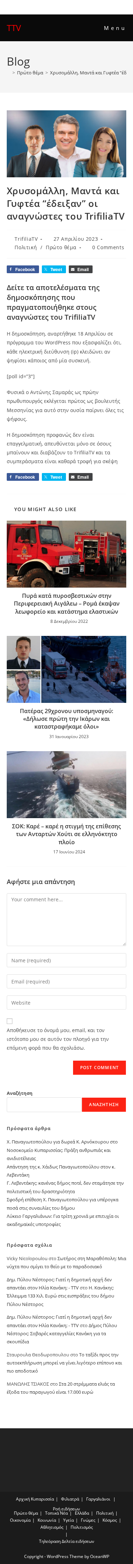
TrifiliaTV (26, 238)
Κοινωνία (47, 1520)
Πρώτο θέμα (61, 247)
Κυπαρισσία (42, 1499)
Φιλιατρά (70, 1499)
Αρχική (23, 1499)
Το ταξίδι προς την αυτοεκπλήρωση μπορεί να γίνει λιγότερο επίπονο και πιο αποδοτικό (64, 1362)
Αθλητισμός (51, 1527)
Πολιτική (26, 247)
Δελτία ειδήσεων (78, 1541)
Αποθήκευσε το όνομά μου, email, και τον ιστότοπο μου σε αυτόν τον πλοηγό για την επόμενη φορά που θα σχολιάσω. (58, 1039)
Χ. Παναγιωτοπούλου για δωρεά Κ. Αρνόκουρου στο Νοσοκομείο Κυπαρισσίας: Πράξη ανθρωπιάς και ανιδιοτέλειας (62, 1150)
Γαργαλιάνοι (98, 1499)
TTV (14, 27)
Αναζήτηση (20, 1093)
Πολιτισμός (82, 1527)
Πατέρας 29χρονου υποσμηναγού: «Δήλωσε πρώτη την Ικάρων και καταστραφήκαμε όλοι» (66, 719)
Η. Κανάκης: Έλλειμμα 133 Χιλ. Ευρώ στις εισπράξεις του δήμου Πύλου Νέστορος (60, 1295)
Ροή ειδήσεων (66, 1509)
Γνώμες (88, 1520)
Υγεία (68, 1520)
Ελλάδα (82, 1513)
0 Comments (108, 247)
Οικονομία (20, 1520)
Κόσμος (109, 1520)
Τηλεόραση (50, 1541)
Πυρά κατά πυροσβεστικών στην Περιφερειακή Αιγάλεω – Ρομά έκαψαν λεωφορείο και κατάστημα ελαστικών (67, 603)
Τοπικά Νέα (56, 1513)
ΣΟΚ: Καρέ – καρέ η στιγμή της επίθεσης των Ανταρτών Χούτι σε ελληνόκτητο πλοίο (66, 834)
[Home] (8, 72)
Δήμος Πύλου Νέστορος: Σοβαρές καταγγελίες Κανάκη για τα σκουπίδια (62, 1333)
